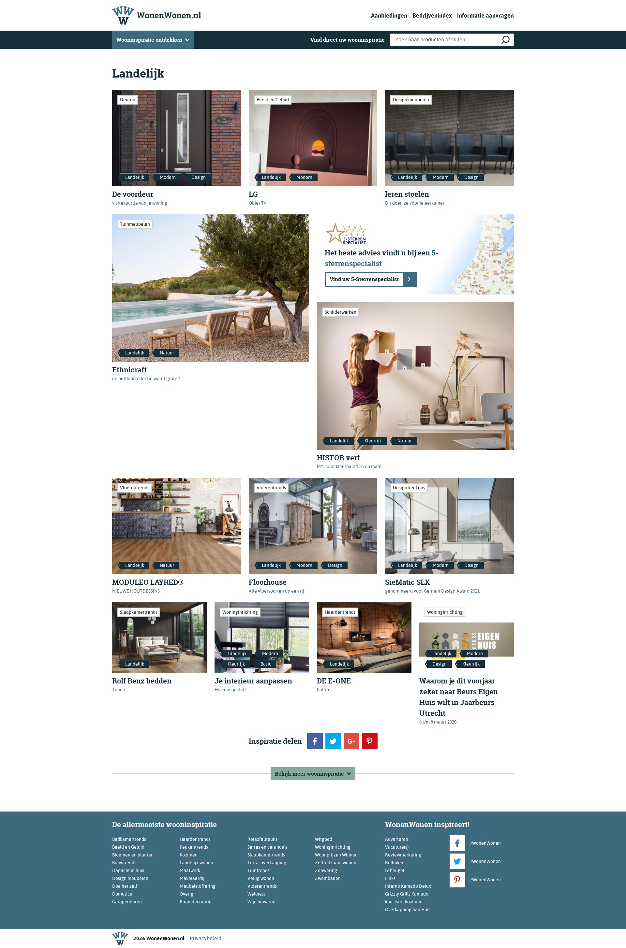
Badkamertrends (129, 839)
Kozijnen (189, 854)
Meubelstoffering (198, 886)
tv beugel (394, 870)
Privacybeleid (205, 938)
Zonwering (326, 870)
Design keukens (409, 487)
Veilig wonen (260, 878)
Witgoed (323, 839)
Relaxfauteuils (262, 839)
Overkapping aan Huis (407, 909)
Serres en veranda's (267, 847)
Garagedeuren (127, 901)
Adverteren (396, 839)
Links (390, 878)
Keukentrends (194, 847)
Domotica (122, 894)
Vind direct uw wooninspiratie (347, 39)
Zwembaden (328, 878)
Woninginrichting (240, 612)
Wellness (256, 894)
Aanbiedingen (389, 15)
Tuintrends (258, 870)
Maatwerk (190, 870)
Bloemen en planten (133, 854)
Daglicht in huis (128, 870)
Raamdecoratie (196, 901)
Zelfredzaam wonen (335, 862)
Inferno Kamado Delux (408, 886)
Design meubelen (411, 99)
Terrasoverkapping (266, 862)
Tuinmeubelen (135, 224)
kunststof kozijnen (404, 901)
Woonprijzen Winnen (336, 854)
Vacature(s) (397, 847)
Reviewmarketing (403, 854)
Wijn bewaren (261, 901)
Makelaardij (192, 878)
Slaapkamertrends (138, 612)
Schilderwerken (340, 312)
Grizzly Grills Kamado (406, 894)
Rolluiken (395, 862)
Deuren (127, 99)
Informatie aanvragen (485, 15)
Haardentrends (340, 612)
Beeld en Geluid (273, 99)
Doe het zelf (124, 886)
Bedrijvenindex (432, 15)
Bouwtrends (124, 862)
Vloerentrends (134, 487)
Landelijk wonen (196, 862)
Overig (186, 894)
